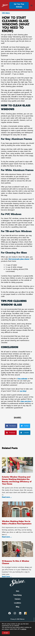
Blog (17, 607)
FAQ (17, 591)
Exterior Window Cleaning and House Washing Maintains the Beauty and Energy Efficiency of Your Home (17, 480)
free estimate (22, 378)
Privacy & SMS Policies (17, 619)
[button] (31, 5)
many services (25, 401)
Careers (17, 599)
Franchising (17, 595)
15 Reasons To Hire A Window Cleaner (15, 562)
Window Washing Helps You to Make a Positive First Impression (16, 522)
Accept (6, 633)
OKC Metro (6, 13)
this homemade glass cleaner (19, 259)
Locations (17, 603)
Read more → (7, 497)
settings (23, 629)
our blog (23, 391)
